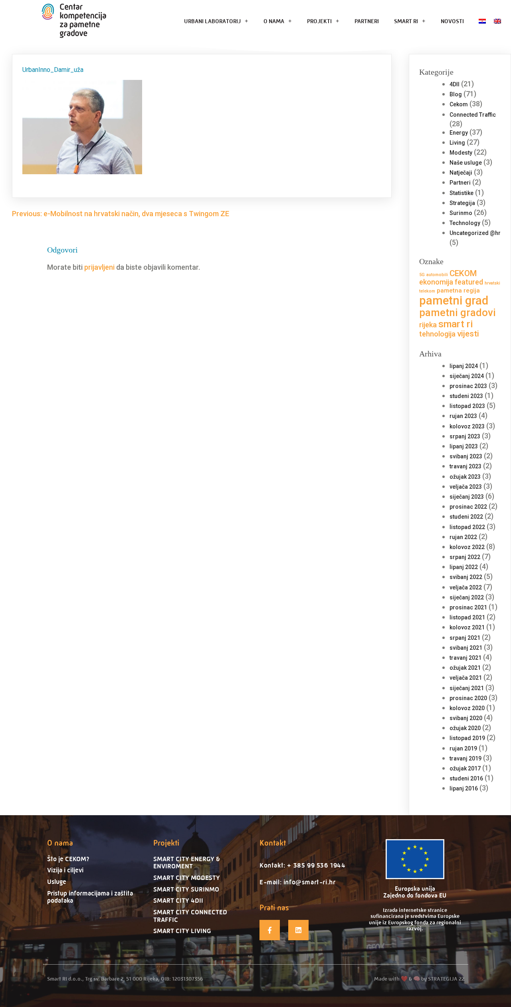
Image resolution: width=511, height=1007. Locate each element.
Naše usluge (466, 162)
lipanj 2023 (464, 446)
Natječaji (461, 172)
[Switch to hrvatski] (482, 21)
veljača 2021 (466, 678)
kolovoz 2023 (467, 426)
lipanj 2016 (464, 788)
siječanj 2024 (467, 376)
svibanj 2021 (466, 648)
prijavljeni (99, 267)
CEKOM (463, 273)
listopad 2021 (467, 617)
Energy (459, 132)
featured (469, 282)
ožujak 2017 (465, 768)
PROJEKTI (319, 21)
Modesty (461, 152)
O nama (60, 843)
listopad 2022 (467, 527)
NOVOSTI (452, 21)
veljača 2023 (466, 487)
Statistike (461, 193)
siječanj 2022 (467, 597)
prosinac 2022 (468, 507)
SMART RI (406, 21)
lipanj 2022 (464, 567)
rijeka (428, 324)
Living (457, 142)
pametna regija (458, 290)
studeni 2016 (466, 778)
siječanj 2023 (467, 497)
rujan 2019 (463, 748)
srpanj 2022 (465, 557)
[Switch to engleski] (497, 21)
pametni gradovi (457, 312)
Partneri (460, 182)
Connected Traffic (473, 114)
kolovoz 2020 (467, 708)
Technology (465, 223)
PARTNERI (367, 21)
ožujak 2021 (465, 668)
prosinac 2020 (468, 698)
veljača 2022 (466, 587)
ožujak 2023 (465, 477)
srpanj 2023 (465, 436)
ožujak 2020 (465, 728)
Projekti (166, 843)
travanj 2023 (465, 466)
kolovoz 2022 (467, 547)
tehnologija (437, 334)
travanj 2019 (465, 758)
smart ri (455, 324)
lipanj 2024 (464, 366)
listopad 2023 (467, 406)
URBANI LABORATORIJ (212, 21)
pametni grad (453, 300)
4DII (455, 84)
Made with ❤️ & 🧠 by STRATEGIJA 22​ (419, 978)
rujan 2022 (463, 537)
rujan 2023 (463, 416)
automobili (437, 274)
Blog (456, 94)
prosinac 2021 (468, 607)
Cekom (459, 104)
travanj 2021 (465, 658)
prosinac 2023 (468, 386)
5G (422, 274)
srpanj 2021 (465, 638)
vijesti (468, 333)
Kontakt (272, 843)
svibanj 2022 (466, 577)
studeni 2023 (466, 396)
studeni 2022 (466, 516)
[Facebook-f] (269, 930)
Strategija (462, 203)
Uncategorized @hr (475, 233)
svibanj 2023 (466, 456)
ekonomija (436, 282)
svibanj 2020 (466, 718)
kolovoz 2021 (467, 627)
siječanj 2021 (467, 688)
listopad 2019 (467, 738)
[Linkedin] (298, 930)
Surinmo (461, 213)
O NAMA (273, 21)
